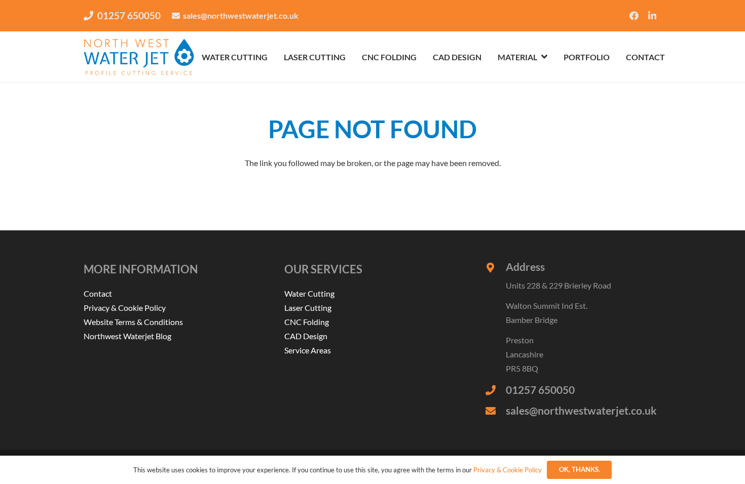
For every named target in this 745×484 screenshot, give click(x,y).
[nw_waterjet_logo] (139, 56)
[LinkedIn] (652, 16)
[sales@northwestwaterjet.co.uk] (495, 411)
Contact (98, 293)
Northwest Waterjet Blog (127, 336)
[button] (544, 56)
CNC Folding (306, 322)
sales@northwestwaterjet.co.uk (581, 410)
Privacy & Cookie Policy (125, 307)
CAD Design (305, 336)
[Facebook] (634, 16)
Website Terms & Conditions (133, 322)
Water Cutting (309, 293)
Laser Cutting (307, 307)
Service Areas (307, 350)
